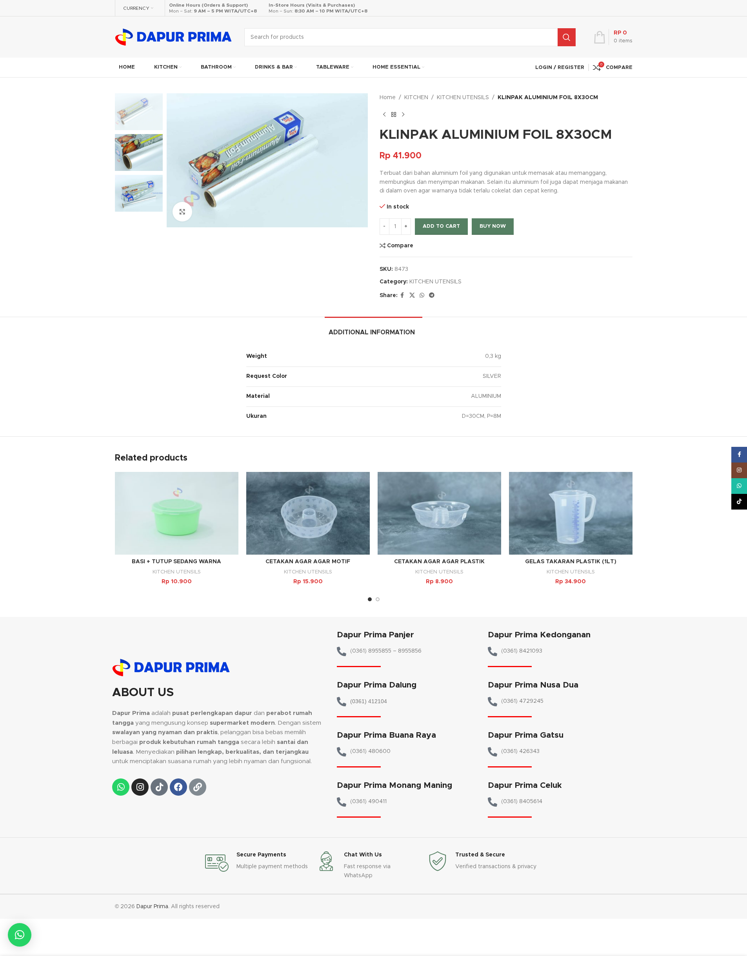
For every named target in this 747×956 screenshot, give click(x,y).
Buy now (493, 226)
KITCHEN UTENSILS (463, 97)
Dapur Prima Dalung (376, 685)
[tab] (373, 329)
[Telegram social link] (432, 295)
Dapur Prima (152, 906)
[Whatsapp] (120, 787)
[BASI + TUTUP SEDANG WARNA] (176, 513)
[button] (19, 935)
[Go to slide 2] (378, 599)
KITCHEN (416, 97)
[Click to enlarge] (182, 211)
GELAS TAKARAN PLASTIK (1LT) (570, 561)
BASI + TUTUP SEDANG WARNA (176, 561)
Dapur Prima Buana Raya (386, 735)
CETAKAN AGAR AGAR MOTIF (307, 561)
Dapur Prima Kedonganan (539, 635)
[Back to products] (393, 114)
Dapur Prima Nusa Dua (533, 685)
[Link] (197, 787)
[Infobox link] (257, 863)
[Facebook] (178, 787)
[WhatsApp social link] (422, 295)
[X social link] (412, 295)
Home (388, 97)
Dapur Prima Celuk (525, 785)
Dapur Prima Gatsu (525, 735)
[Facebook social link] (402, 295)
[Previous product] (384, 114)
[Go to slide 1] (370, 599)
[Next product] (403, 114)
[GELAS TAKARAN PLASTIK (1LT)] (570, 513)
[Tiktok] (159, 787)
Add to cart (441, 226)
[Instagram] (140, 787)
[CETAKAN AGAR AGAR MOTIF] (308, 513)
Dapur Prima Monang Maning (394, 785)
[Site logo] (174, 37)
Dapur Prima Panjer (375, 635)
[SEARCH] (567, 37)
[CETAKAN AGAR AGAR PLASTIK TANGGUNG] (439, 513)
